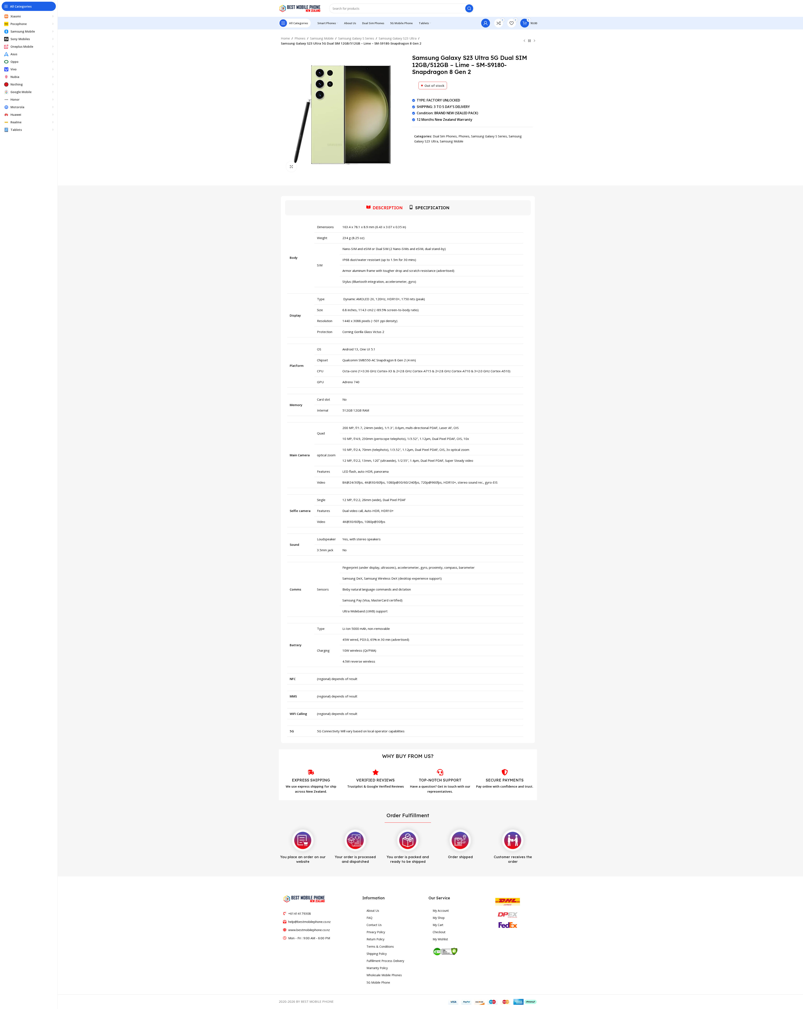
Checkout (439, 932)
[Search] (469, 8)
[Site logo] (300, 8)
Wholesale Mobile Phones (384, 975)
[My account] (485, 23)
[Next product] (534, 40)
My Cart (438, 925)
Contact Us (374, 925)
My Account (441, 911)
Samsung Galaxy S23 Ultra (398, 38)
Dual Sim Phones (445, 136)
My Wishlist (440, 939)
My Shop (439, 918)
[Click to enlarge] (291, 166)
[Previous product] (524, 40)
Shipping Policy (377, 954)
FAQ (369, 918)
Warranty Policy (377, 968)
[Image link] (304, 898)
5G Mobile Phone (378, 982)
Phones (300, 38)
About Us (373, 911)
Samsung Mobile (322, 38)
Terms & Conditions (380, 946)
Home (285, 38)
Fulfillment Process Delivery (385, 961)
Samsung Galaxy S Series (356, 38)
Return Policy (375, 939)
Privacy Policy (376, 932)
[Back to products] (529, 40)
